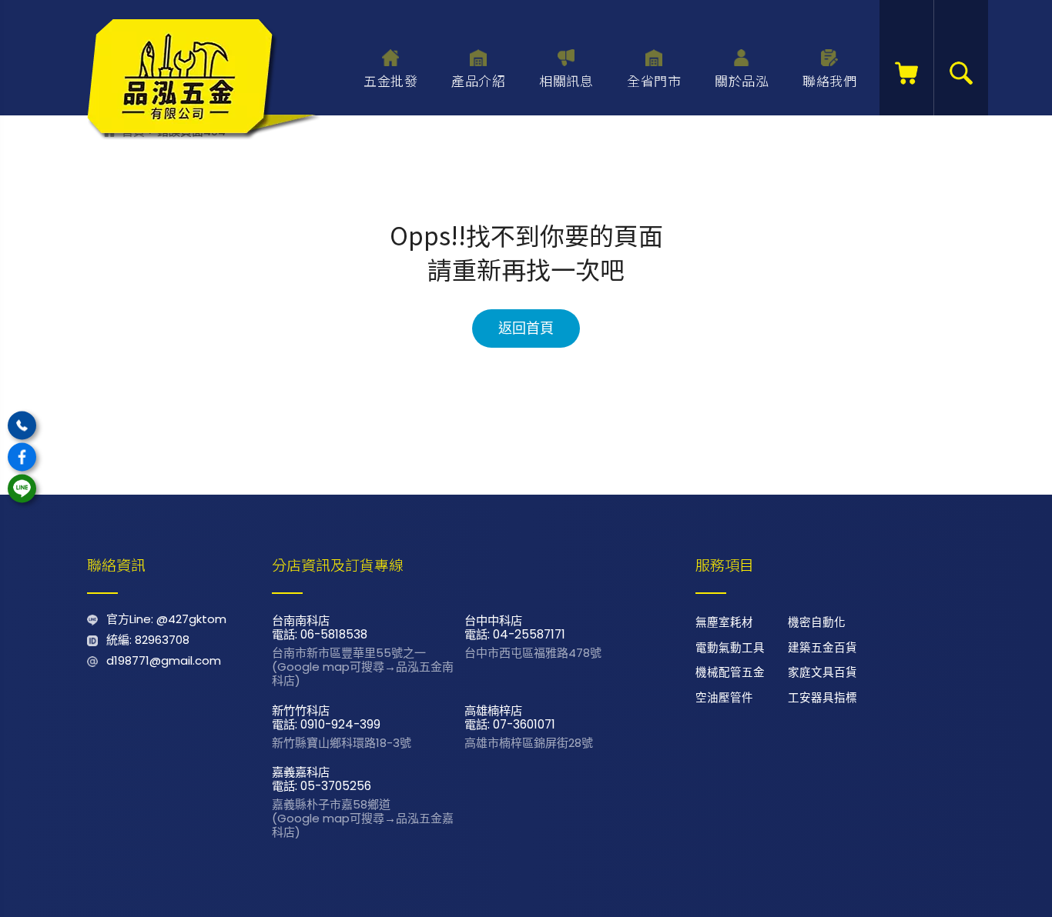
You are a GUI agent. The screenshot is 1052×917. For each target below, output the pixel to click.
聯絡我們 (829, 80)
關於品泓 (742, 80)
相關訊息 (566, 80)
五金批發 (390, 80)
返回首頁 (526, 328)
